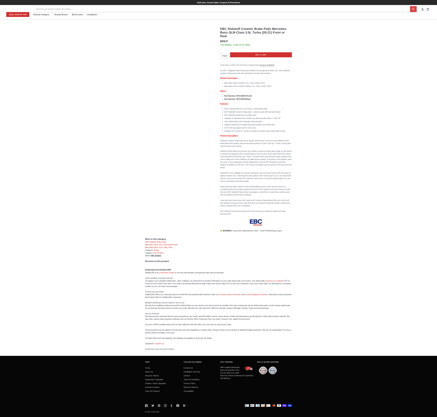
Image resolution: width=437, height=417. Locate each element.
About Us (149, 372)
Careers (187, 375)
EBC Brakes (156, 255)
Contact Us (188, 368)
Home (147, 368)
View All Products (152, 391)
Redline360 (155, 412)
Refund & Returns (191, 387)
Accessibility (189, 391)
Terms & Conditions (191, 379)
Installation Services (192, 372)
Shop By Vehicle (152, 375)
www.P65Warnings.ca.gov (271, 231)
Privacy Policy (189, 383)
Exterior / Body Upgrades (155, 383)
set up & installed (266, 65)
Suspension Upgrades (154, 379)
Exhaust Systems (152, 387)
